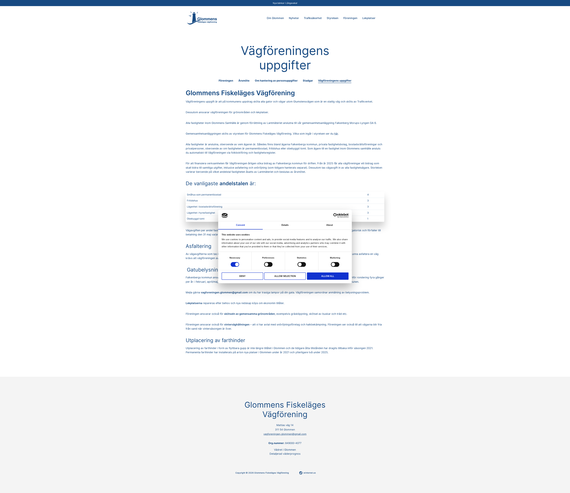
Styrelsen (332, 18)
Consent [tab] (240, 225)
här (336, 133)
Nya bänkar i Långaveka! (285, 3)
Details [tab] (285, 225)
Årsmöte (244, 80)
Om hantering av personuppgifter (276, 80)
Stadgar (308, 80)
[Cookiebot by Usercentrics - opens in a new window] (336, 215)
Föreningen (350, 18)
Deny (242, 276)
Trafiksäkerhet (313, 18)
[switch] (268, 264)
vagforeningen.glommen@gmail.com (285, 434)
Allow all (327, 276)
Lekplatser (368, 18)
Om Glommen (275, 18)
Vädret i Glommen (285, 449)
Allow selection (285, 276)
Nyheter (294, 18)
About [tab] (329, 225)
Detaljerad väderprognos (285, 453)
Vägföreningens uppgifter (334, 80)
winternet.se (309, 472)
